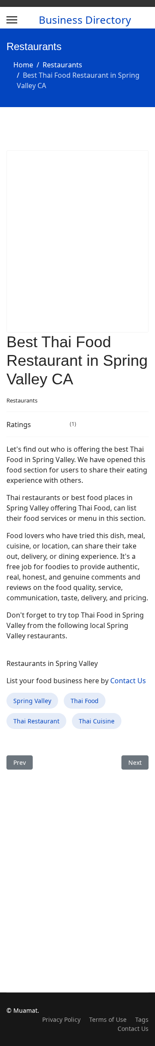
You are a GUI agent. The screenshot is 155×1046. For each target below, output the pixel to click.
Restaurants (21, 400)
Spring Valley (32, 701)
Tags (142, 1019)
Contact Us (128, 680)
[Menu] (11, 20)
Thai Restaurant (36, 721)
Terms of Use (108, 1019)
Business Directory (85, 20)
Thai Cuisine (97, 721)
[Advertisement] (77, 241)
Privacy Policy (61, 1019)
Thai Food (85, 701)
